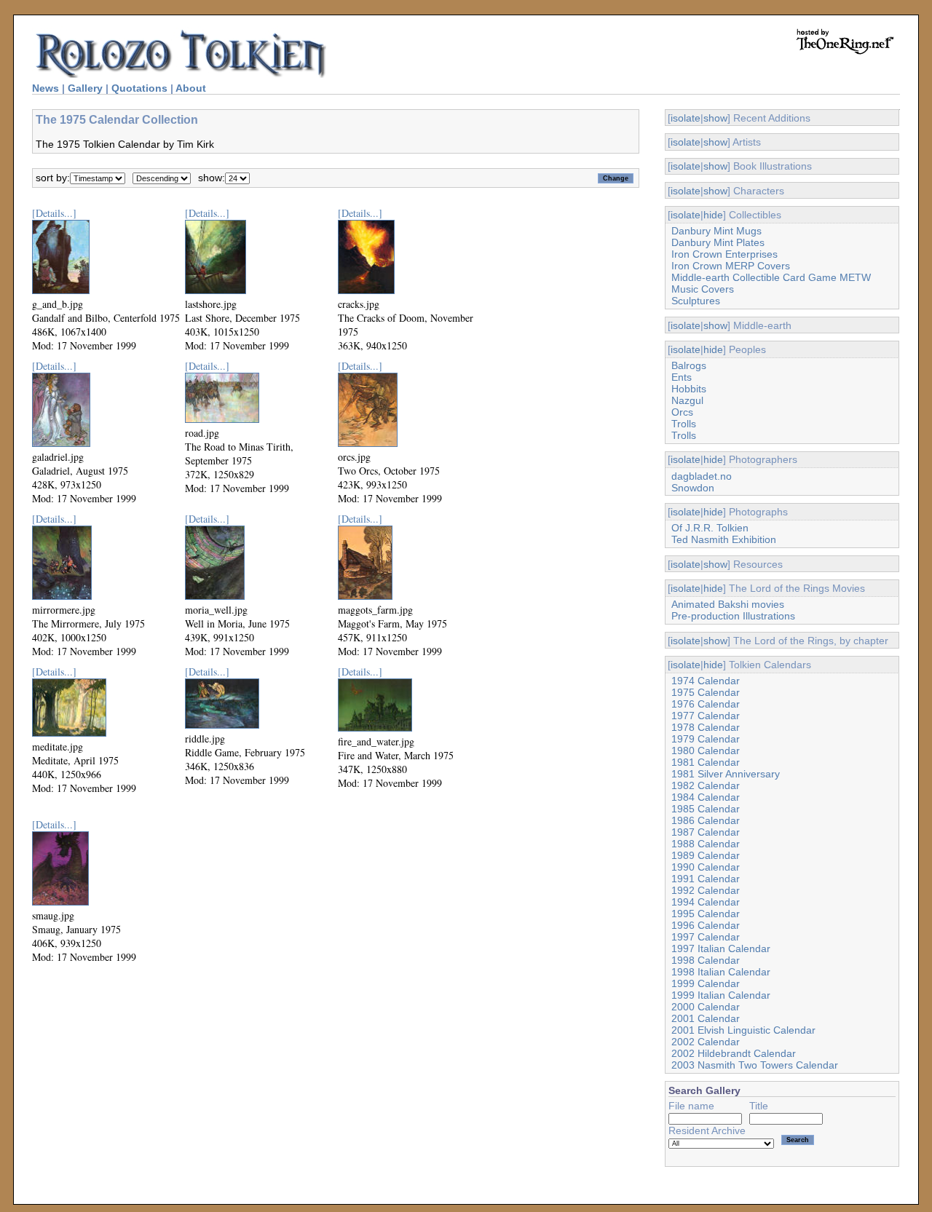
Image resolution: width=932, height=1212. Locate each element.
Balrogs (688, 365)
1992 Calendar (705, 890)
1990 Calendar (705, 867)
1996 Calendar (705, 925)
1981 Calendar (705, 762)
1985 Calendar (705, 809)
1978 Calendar (705, 727)
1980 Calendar (705, 750)
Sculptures (695, 300)
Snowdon (692, 488)
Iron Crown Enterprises (724, 254)
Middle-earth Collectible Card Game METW (771, 277)
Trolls (683, 423)
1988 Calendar (705, 843)
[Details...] (54, 213)
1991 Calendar (705, 878)
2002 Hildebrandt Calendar (733, 1053)
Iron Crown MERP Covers (730, 266)
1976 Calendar (705, 704)
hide (713, 215)
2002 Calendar (705, 1041)
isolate (685, 118)
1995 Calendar (705, 913)
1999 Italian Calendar (720, 995)
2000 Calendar (705, 1007)
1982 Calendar (705, 785)
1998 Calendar (705, 960)
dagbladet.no (701, 476)
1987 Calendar (705, 832)
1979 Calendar (705, 739)
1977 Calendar (705, 715)
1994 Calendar (705, 902)
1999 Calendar (705, 983)
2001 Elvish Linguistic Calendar (743, 1030)
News (45, 88)
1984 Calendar (705, 797)
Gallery (85, 88)
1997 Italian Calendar (720, 948)
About (190, 88)
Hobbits (688, 389)
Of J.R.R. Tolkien (710, 528)
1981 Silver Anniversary (725, 774)
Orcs (682, 412)
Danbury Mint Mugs (716, 231)
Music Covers (702, 289)
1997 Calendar (705, 937)
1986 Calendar (705, 820)
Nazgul (687, 400)
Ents (681, 377)
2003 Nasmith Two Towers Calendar (754, 1065)
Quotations (139, 88)
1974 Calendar (705, 680)
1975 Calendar (705, 692)
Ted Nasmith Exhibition (723, 539)
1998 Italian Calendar (720, 972)
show (715, 118)
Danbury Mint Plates (718, 242)
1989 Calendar (705, 855)
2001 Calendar (705, 1018)
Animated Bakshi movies (727, 604)
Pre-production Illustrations (733, 616)
